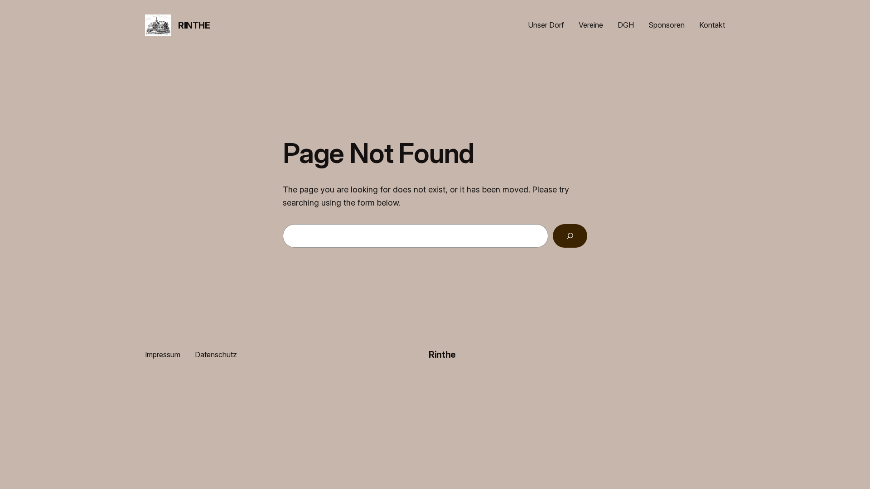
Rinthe (194, 25)
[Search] (570, 236)
